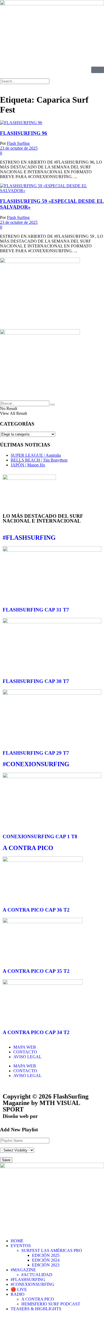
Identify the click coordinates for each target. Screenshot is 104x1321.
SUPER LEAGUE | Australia (36, 455)
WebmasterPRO (58, 1116)
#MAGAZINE (23, 1270)
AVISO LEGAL (27, 1056)
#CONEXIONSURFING (36, 764)
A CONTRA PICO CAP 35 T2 (36, 971)
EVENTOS (21, 1245)
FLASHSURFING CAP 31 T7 (36, 610)
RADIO (18, 1294)
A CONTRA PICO (28, 847)
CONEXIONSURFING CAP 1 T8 (40, 836)
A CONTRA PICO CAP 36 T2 (36, 910)
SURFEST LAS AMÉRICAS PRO (51, 1250)
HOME (17, 1241)
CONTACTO (25, 1052)
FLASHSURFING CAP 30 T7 (36, 681)
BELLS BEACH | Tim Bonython (39, 460)
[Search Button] (52, 404)
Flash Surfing (18, 143)
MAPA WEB (24, 1047)
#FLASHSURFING (29, 537)
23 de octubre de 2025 (19, 148)
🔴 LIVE (19, 1289)
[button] (52, 86)
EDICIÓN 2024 (45, 1260)
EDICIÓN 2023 (45, 1265)
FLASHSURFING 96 (23, 133)
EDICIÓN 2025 (45, 1255)
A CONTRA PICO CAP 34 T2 (36, 1032)
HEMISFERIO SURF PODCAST (50, 1304)
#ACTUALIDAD (36, 1274)
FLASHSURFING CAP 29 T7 (36, 753)
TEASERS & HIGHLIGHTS (36, 1308)
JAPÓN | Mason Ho (28, 465)
